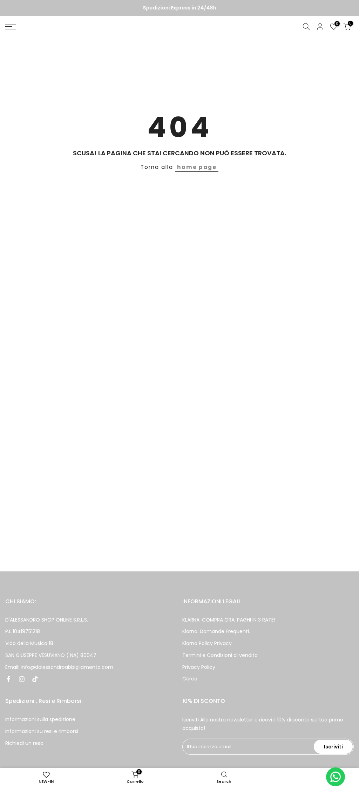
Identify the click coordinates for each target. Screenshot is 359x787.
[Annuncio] (179, 8)
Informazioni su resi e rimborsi (41, 731)
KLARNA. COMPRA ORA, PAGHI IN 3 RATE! (228, 619)
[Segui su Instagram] (22, 679)
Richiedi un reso (24, 743)
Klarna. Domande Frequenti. (216, 631)
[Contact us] (335, 776)
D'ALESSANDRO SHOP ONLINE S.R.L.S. (46, 619)
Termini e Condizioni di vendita (220, 655)
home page (197, 167)
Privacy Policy (198, 667)
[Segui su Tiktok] (35, 679)
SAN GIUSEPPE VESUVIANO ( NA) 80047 (50, 655)
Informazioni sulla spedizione (40, 719)
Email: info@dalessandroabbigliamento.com (59, 667)
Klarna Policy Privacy (207, 643)
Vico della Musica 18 (29, 643)
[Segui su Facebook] (8, 679)
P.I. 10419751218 (22, 631)
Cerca (189, 678)
